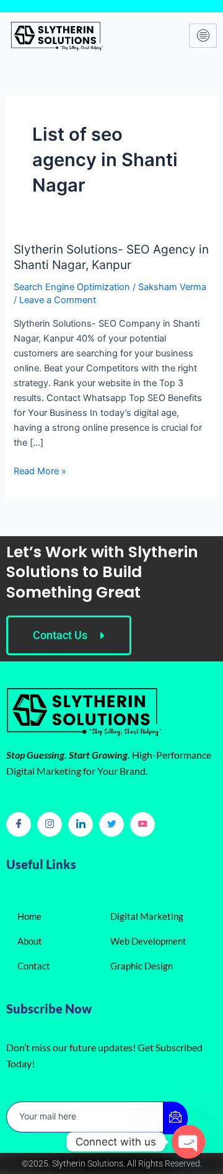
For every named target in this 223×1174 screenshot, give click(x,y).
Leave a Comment (57, 300)
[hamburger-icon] (203, 36)
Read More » (40, 470)
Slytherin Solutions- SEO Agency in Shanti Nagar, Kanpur (111, 257)
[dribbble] (142, 824)
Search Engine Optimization (72, 287)
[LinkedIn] (80, 824)
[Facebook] (18, 824)
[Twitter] (111, 824)
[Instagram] (49, 824)
